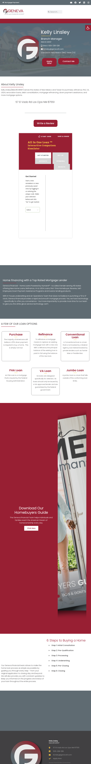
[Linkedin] (84, 2)
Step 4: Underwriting (60, 660)
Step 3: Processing (59, 655)
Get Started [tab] (43, 155)
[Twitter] (79, 2)
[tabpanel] (45, 204)
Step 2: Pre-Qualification (62, 650)
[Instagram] (88, 2)
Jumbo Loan (75, 370)
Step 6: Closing (58, 671)
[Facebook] (75, 2)
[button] (68, 645)
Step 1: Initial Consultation (63, 645)
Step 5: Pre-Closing (60, 665)
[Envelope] (71, 2)
